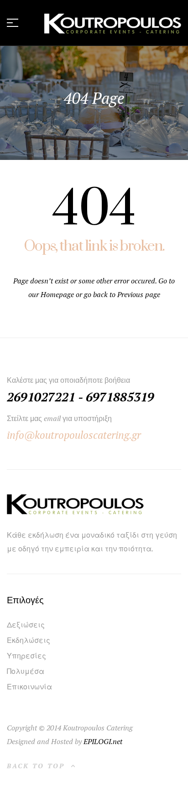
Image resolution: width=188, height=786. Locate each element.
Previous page (138, 294)
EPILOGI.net (103, 741)
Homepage (58, 294)
